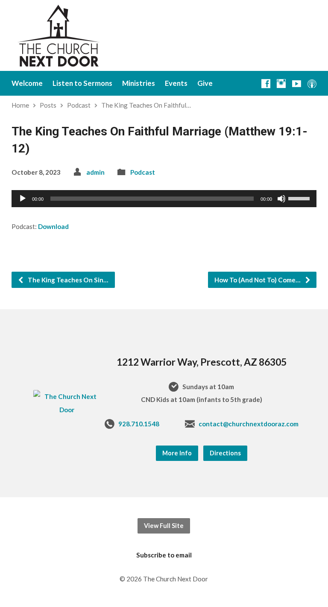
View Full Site (164, 525)
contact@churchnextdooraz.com (249, 424)
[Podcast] (312, 83)
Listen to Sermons (82, 83)
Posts (48, 105)
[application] (164, 198)
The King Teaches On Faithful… (146, 105)
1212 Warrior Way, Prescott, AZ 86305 (202, 362)
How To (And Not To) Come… (258, 280)
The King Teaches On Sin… (67, 280)
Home (20, 105)
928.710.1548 (138, 424)
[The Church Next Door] (67, 409)
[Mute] (281, 198)
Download (53, 226)
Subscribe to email (164, 555)
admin (95, 172)
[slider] (300, 197)
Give (205, 83)
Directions (225, 453)
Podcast (79, 105)
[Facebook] (265, 83)
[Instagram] (281, 83)
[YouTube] (296, 83)
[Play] (22, 198)
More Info (177, 453)
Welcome (27, 83)
